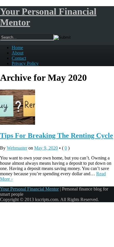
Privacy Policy (25, 63)
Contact (19, 58)
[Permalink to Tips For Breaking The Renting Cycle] (17, 123)
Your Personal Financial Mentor (29, 188)
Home (17, 47)
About (17, 52)
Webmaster (17, 147)
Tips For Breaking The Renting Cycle (56, 135)
